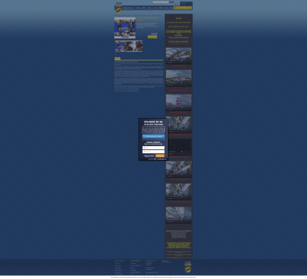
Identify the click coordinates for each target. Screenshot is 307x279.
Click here (147, 156)
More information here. (190, 277)
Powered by (151, 159)
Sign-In (161, 155)
